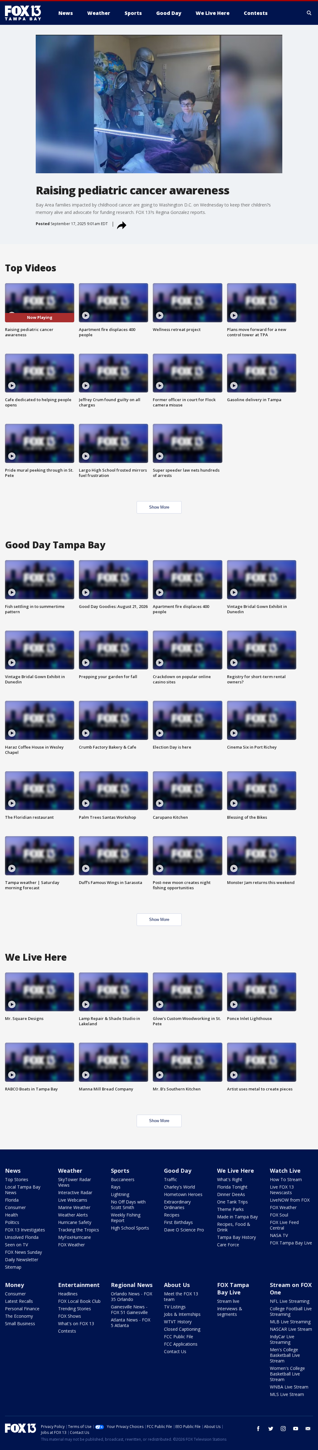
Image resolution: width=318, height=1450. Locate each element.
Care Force (228, 1245)
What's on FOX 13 (76, 1323)
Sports (120, 1170)
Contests (67, 1331)
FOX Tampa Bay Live (291, 1243)
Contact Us (175, 1351)
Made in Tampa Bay (237, 1217)
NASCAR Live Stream (291, 1329)
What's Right (229, 1179)
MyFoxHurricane (74, 1237)
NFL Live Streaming (289, 1301)
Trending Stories (74, 1309)
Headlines (68, 1294)
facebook (258, 1429)
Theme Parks (230, 1209)
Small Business (20, 1323)
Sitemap (13, 1267)
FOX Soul (279, 1215)
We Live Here (235, 1170)
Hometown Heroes (183, 1194)
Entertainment (79, 1285)
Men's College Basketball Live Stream (285, 1355)
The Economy (19, 1316)
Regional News (131, 1285)
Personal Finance (22, 1309)
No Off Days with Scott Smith (128, 1204)
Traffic (170, 1179)
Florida (12, 1200)
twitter (271, 1429)
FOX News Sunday (23, 1252)
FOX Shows (69, 1316)
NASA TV (279, 1235)
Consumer (15, 1207)
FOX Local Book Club (79, 1301)
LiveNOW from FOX (290, 1200)
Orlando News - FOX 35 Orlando (131, 1296)
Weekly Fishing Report (125, 1217)
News (12, 1170)
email (308, 1429)
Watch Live (285, 1170)
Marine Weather (74, 1207)
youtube (296, 1429)
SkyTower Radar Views (74, 1182)
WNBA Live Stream (289, 1387)
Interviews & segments (229, 1311)
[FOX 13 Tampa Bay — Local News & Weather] (25, 13)
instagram (283, 1429)
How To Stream (286, 1179)
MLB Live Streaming (290, 1322)
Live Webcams (72, 1200)
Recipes (171, 1215)
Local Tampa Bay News (22, 1189)
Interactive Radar (75, 1192)
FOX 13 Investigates (25, 1230)
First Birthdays (178, 1222)
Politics (12, 1222)
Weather (70, 1170)
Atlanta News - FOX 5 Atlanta (130, 1322)
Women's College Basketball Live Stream (287, 1373)
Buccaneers (122, 1179)
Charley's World (179, 1187)
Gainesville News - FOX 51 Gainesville (129, 1309)
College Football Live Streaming (291, 1311)
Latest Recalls (19, 1301)
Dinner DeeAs (231, 1194)
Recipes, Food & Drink (233, 1227)
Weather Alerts (73, 1215)
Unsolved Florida (22, 1237)
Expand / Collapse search (309, 13)
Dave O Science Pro (184, 1230)
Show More (159, 507)
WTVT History (178, 1322)
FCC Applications (181, 1344)
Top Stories (16, 1179)
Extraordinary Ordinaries (177, 1204)
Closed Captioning (182, 1329)
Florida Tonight (232, 1187)
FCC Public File (178, 1336)
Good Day (177, 1170)
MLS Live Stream (287, 1394)
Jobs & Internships (182, 1314)
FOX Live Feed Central (284, 1225)
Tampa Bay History (236, 1237)
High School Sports (130, 1228)
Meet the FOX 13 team (181, 1296)
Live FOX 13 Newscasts (282, 1189)
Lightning (120, 1194)
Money (14, 1285)
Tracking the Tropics (78, 1230)
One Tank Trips (232, 1202)
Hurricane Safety (74, 1222)
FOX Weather (71, 1245)
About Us (177, 1285)
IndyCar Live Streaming (282, 1339)
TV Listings (175, 1307)
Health (11, 1215)
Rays (115, 1187)
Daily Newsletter (21, 1259)
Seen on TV (16, 1245)
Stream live (228, 1301)
